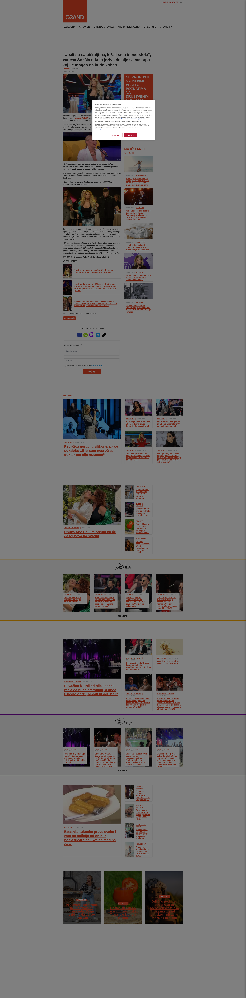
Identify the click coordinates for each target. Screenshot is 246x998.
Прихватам (130, 135)
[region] (123, 120)
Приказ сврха (116, 135)
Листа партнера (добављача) (103, 129)
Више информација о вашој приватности (133, 118)
